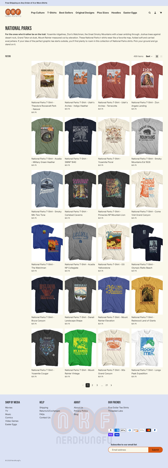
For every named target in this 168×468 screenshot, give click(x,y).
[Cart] (161, 13)
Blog (76, 414)
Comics (9, 417)
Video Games (11, 421)
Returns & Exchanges (50, 411)
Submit (155, 449)
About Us (78, 407)
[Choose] (58, 95)
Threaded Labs (115, 411)
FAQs (42, 414)
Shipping (44, 407)
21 (107, 385)
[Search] (150, 13)
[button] (149, 56)
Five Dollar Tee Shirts (118, 407)
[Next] (111, 385)
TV (6, 411)
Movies (8, 407)
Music (8, 414)
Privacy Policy (81, 411)
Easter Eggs (11, 424)
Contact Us (45, 417)
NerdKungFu (16, 460)
